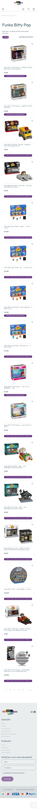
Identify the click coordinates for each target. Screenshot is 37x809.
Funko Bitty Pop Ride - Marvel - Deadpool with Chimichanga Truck (17, 145)
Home (3, 15)
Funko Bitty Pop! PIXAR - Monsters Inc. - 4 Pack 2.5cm (17, 346)
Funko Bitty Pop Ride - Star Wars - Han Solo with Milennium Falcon (18, 186)
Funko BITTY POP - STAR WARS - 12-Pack (17, 589)
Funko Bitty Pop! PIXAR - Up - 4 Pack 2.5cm (18, 267)
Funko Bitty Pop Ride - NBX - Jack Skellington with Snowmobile (15, 466)
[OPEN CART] (34, 9)
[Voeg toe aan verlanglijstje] (32, 43)
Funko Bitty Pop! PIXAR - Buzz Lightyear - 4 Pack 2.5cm (18, 307)
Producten (6, 741)
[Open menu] (3, 9)
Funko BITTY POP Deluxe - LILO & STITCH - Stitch (18, 425)
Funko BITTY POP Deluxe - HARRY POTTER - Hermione (18, 106)
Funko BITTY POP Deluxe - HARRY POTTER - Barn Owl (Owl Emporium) (18, 68)
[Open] (28, 9)
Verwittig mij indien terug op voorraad (18, 155)
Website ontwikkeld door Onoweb (25, 789)
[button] (15, 76)
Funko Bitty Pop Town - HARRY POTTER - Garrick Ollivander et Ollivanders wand (17, 548)
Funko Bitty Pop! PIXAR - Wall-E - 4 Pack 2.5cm (17, 227)
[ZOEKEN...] (23, 9)
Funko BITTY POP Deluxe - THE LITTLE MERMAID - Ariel (16, 387)
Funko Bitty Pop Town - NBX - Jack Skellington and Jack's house (15, 507)
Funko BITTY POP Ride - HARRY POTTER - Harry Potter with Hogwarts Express (17, 629)
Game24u (5, 719)
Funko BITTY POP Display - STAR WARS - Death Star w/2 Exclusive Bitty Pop (17, 670)
